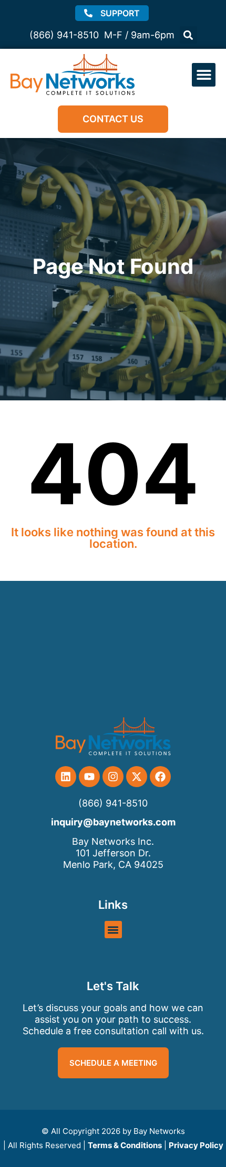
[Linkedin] (65, 776)
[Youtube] (89, 776)
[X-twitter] (136, 776)
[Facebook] (160, 776)
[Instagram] (113, 776)
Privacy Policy (196, 1145)
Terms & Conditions (125, 1145)
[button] (188, 35)
